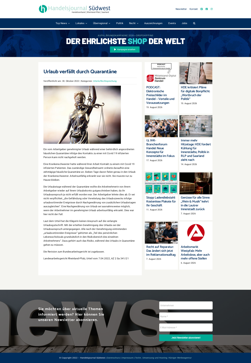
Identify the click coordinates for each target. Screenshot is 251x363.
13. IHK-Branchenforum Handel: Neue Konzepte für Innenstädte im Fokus (161, 119)
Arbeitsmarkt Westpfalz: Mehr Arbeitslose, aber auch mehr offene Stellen (196, 225)
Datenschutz (113, 358)
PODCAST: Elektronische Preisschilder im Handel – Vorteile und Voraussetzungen (161, 66)
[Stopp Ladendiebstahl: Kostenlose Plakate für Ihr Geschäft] (161, 183)
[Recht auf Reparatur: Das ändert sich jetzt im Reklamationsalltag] (161, 233)
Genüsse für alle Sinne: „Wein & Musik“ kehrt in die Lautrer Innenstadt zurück (196, 176)
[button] (194, 23)
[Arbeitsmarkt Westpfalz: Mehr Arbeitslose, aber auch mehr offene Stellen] (195, 233)
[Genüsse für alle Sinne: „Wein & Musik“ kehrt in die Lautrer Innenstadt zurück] (195, 183)
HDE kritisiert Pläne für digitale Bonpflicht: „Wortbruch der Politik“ (196, 67)
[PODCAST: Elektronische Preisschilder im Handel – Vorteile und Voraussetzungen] (161, 73)
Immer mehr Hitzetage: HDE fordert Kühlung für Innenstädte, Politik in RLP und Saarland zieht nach (196, 117)
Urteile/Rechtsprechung (104, 81)
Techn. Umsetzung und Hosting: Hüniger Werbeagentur (163, 358)
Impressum (127, 358)
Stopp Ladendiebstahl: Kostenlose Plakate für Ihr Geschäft (161, 177)
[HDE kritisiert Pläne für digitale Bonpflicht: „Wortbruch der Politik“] (195, 73)
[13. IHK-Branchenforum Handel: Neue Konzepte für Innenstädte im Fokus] (161, 126)
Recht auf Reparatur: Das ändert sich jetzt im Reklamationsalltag (161, 227)
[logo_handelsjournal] (74, 4)
